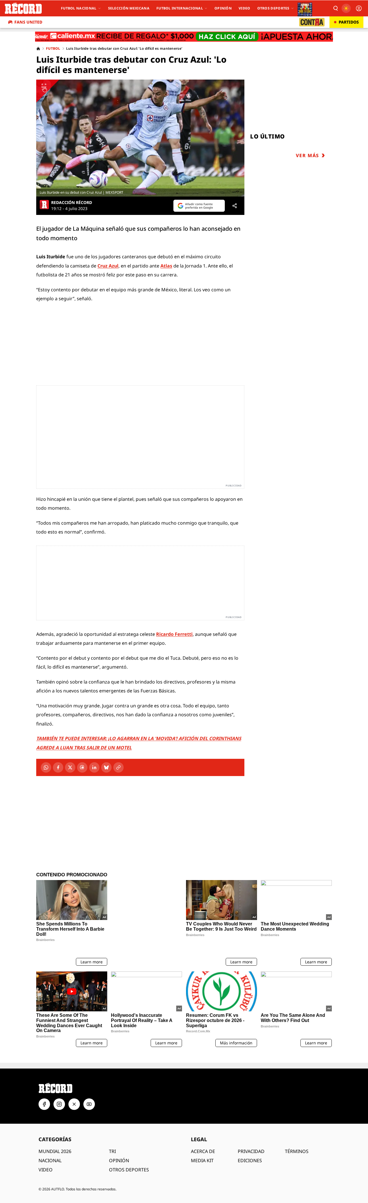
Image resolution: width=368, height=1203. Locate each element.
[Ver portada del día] (305, 8)
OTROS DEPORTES (129, 1144)
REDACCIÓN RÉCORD (71, 202)
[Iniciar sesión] (358, 8)
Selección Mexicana (129, 8)
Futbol (53, 48)
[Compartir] (234, 205)
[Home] (38, 49)
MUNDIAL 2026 (55, 1126)
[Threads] (82, 767)
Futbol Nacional (79, 8)
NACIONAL (50, 1135)
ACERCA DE (203, 1126)
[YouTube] (89, 1079)
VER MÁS (307, 155)
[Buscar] (335, 8)
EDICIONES (250, 1135)
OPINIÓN (119, 1135)
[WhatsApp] (46, 767)
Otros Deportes (273, 8)
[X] (70, 767)
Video (244, 8)
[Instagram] (59, 1079)
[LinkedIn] (94, 767)
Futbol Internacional (179, 8)
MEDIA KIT (202, 1135)
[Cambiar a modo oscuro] (346, 8)
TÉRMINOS (296, 1126)
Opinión (223, 8)
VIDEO (46, 1144)
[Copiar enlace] (118, 767)
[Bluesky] (106, 767)
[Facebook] (58, 767)
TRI (112, 1126)
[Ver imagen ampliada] (140, 138)
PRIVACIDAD (251, 1126)
